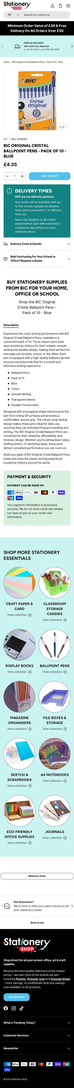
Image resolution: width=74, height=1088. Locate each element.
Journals (54, 832)
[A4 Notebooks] (54, 753)
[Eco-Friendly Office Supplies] (19, 810)
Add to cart (49, 176)
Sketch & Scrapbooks (19, 777)
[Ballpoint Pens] (54, 644)
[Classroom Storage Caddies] (54, 582)
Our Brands (17, 997)
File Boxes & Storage (54, 720)
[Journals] (54, 810)
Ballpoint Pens (55, 666)
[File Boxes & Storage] (54, 696)
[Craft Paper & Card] (19, 582)
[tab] (11, 325)
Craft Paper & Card (19, 606)
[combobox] (37, 14)
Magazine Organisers (19, 720)
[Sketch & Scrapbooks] (19, 753)
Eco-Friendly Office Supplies (19, 834)
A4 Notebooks (55, 775)
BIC (6, 139)
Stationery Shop (19, 1079)
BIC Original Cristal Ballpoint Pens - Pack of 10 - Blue (38, 62)
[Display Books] (19, 644)
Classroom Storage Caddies (54, 609)
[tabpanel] (37, 398)
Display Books (19, 666)
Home (6, 62)
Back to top (37, 922)
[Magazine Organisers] (19, 696)
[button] (60, 6)
